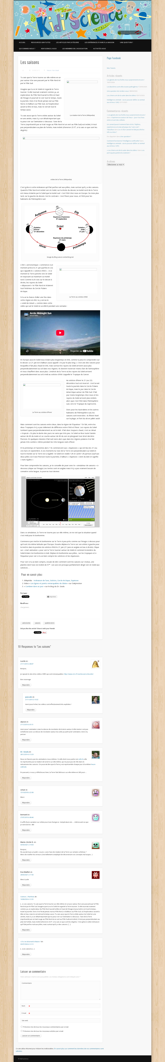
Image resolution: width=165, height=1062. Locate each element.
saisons (37, 623)
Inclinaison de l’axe (41, 580)
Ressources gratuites (40, 42)
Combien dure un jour (34, 586)
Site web (25, 1020)
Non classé (55, 70)
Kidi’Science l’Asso (49, 48)
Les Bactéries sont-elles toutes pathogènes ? (123, 87)
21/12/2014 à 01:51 (26, 724)
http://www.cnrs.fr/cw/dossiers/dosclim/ (78, 674)
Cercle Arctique (63, 580)
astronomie (26, 623)
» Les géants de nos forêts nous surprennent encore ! (126, 115)
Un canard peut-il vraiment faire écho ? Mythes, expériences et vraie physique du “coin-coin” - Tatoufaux (124, 127)
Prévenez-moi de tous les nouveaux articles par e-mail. (43, 1031)
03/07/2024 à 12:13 (26, 944)
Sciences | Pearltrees (27, 897)
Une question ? (126, 42)
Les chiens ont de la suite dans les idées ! (121, 95)
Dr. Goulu (24, 751)
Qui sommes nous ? (27, 48)
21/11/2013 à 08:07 (26, 664)
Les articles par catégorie (67, 42)
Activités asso (99, 48)
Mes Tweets (111, 68)
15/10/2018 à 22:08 (26, 792)
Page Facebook (114, 58)
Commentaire (26, 983)
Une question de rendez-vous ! (118, 91)
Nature (49, 70)
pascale (28, 697)
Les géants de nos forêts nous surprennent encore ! (125, 80)
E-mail (26, 1013)
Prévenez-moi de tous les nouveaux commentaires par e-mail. (46, 1027)
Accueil (22, 42)
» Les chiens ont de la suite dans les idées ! (122, 150)
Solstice (53, 580)
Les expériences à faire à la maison (99, 42)
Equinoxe (75, 580)
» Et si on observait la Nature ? (30, 941)
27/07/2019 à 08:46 (26, 817)
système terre (49, 623)
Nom (26, 1006)
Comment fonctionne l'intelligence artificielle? (123, 141)
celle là (80, 759)
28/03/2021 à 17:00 (26, 875)
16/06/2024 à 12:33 (26, 899)
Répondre (26, 685)
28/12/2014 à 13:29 (26, 754)
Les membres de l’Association (74, 48)
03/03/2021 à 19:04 (26, 845)
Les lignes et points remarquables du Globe (49, 583)
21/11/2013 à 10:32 (31, 700)
